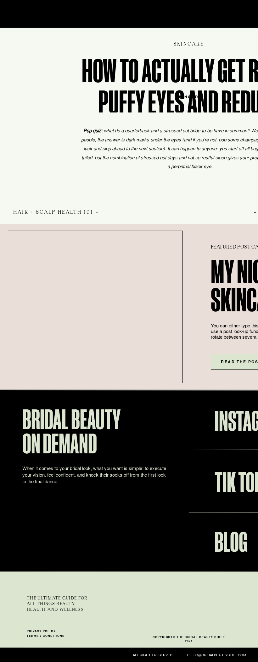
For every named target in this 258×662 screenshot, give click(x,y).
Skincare (188, 44)
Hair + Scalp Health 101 (53, 212)
